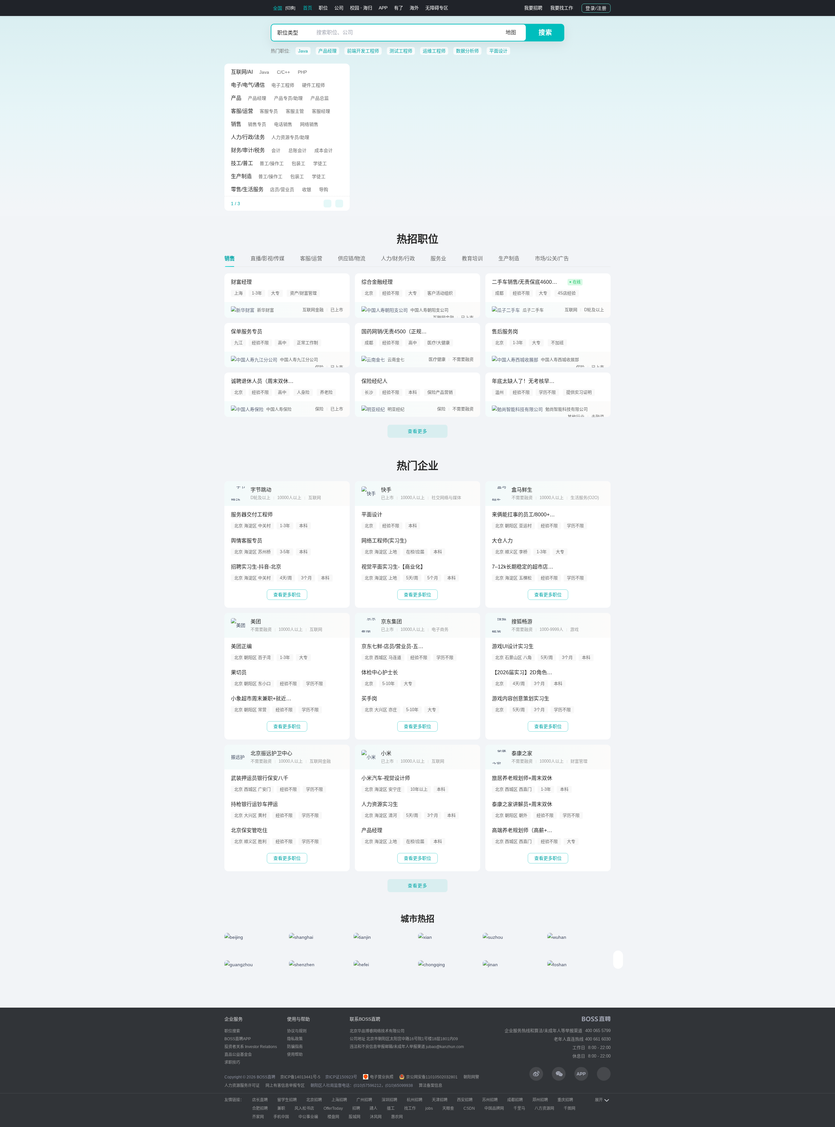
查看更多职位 (287, 594)
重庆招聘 (565, 1100)
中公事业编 (308, 1117)
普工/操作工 (272, 163)
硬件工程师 (313, 85)
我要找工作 (561, 7)
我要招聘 (533, 7)
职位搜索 (232, 1031)
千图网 (569, 1108)
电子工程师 (282, 85)
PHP (302, 72)
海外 (414, 7)
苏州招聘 (490, 1100)
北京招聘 (314, 1100)
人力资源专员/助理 (290, 137)
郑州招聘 (540, 1100)
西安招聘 (465, 1100)
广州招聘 (364, 1100)
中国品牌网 (494, 1108)
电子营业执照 (381, 1077)
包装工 (298, 163)
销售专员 (257, 124)
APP (383, 7)
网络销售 (309, 124)
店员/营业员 (282, 189)
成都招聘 (515, 1100)
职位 (323, 7)
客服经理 (321, 111)
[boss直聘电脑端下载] (604, 1074)
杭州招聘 (414, 1100)
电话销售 (283, 124)
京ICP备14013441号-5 (300, 1077)
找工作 (410, 1108)
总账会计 (297, 150)
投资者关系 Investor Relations (250, 1046)
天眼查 (448, 1108)
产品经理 (327, 50)
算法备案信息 (430, 1085)
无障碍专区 (436, 7)
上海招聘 (339, 1100)
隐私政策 (295, 1039)
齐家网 (258, 1117)
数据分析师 (467, 50)
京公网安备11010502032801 (431, 1077)
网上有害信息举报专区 (285, 1085)
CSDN (469, 1108)
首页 (307, 7)
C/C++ (283, 72)
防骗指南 (295, 1046)
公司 (338, 7)
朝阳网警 (471, 1077)
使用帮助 (295, 1054)
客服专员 (269, 111)
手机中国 (281, 1117)
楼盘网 (333, 1117)
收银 (306, 189)
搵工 (391, 1108)
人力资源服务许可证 (242, 1085)
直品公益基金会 (238, 1054)
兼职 (281, 1108)
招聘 (356, 1108)
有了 (398, 7)
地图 (511, 32)
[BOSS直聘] (241, 8)
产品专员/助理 (288, 98)
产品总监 (320, 98)
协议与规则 (297, 1031)
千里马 (519, 1108)
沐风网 (376, 1117)
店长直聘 (260, 1100)
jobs (429, 1108)
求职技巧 (232, 1062)
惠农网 (397, 1117)
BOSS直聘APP (237, 1039)
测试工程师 (400, 50)
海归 (367, 7)
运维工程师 (434, 50)
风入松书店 (304, 1108)
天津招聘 (440, 1100)
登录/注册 (596, 8)
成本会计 (323, 150)
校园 (354, 7)
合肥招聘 (260, 1108)
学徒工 (320, 163)
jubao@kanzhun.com (445, 1046)
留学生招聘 (287, 1100)
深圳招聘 (389, 1100)
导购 (323, 189)
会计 (276, 150)
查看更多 (417, 431)
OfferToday (333, 1108)
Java (303, 50)
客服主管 (295, 111)
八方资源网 (544, 1108)
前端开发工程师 (363, 50)
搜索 (545, 32)
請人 (373, 1108)
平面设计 (498, 50)
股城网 (354, 1117)
